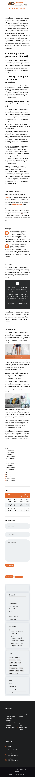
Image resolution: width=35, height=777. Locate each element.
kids (19, 663)
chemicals (12, 660)
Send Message (9, 565)
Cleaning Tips (13, 603)
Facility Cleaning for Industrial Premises (10, 723)
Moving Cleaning (14, 608)
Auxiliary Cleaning (11, 727)
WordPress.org (13, 693)
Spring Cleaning (13, 616)
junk (15, 663)
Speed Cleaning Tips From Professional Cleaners (17, 638)
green (19, 660)
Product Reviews (14, 614)
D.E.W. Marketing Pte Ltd (20, 774)
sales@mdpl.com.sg (13, 760)
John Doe (17, 306)
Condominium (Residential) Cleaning (22, 723)
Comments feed (13, 689)
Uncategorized (13, 619)
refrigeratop (13, 668)
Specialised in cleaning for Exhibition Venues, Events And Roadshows (11, 716)
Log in (10, 683)
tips (16, 673)
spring (17, 671)
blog (10, 601)
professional (13, 665)
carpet (17, 657)
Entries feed (12, 686)
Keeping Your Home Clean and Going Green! (18, 631)
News (10, 611)
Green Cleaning (13, 606)
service (11, 671)
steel (22, 671)
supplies (11, 673)
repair (21, 668)
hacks (11, 663)
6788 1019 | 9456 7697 (13, 755)
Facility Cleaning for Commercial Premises (23, 714)
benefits (11, 657)
